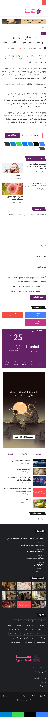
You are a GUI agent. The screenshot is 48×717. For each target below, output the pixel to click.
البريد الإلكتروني (40, 257)
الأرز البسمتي (20, 625)
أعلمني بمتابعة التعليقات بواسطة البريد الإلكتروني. (27, 286)
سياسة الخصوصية (39, 668)
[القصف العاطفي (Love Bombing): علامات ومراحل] (9, 604)
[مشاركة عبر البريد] (6, 144)
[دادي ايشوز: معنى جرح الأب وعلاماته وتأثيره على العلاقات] (39, 481)
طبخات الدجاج (28, 634)
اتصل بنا (43, 686)
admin (41, 48)
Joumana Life (27, 700)
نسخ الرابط (12, 135)
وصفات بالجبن (40, 642)
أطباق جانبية (18, 621)
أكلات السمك (41, 625)
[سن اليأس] (12, 168)
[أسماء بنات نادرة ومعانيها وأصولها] (24, 586)
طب (36, 28)
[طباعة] (41, 148)
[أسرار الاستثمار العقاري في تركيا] (39, 463)
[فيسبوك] (41, 144)
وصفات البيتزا (41, 638)
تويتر (32, 629)
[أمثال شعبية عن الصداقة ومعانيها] (9, 586)
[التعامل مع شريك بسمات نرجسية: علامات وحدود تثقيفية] (9, 595)
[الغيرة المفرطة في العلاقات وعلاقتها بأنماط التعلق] (24, 595)
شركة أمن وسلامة (38, 519)
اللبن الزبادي (41, 629)
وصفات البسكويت (15, 634)
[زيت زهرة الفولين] (39, 503)
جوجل (26, 629)
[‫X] (35, 144)
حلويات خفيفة (40, 634)
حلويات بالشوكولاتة (15, 629)
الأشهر (38, 454)
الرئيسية (42, 28)
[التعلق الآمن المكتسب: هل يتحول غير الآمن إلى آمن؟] (39, 595)
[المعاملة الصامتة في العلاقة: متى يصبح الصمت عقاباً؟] (39, 604)
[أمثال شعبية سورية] (39, 471)
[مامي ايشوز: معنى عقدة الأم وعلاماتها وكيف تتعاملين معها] (39, 492)
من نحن (43, 682)
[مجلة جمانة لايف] (33, 10)
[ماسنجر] (24, 144)
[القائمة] (3, 11)
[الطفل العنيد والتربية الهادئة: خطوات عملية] (39, 586)
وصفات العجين (16, 638)
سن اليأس (19, 176)
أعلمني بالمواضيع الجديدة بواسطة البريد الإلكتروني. (27, 291)
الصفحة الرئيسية (40, 678)
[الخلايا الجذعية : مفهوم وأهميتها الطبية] (12, 189)
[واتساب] (18, 144)
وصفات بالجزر (28, 642)
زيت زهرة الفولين (25, 500)
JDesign (19, 700)
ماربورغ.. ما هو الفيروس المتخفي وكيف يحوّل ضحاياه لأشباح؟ (36, 166)
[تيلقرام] (12, 144)
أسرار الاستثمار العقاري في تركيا (19, 461)
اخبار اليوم (30, 625)
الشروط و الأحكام (40, 672)
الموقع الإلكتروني (40, 267)
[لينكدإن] (29, 144)
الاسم (43, 246)
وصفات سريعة (15, 642)
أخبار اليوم (42, 621)
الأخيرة (24, 454)
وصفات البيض (28, 638)
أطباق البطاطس (30, 621)
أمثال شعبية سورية (24, 469)
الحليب (10, 625)
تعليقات (10, 454)
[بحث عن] (45, 11)
